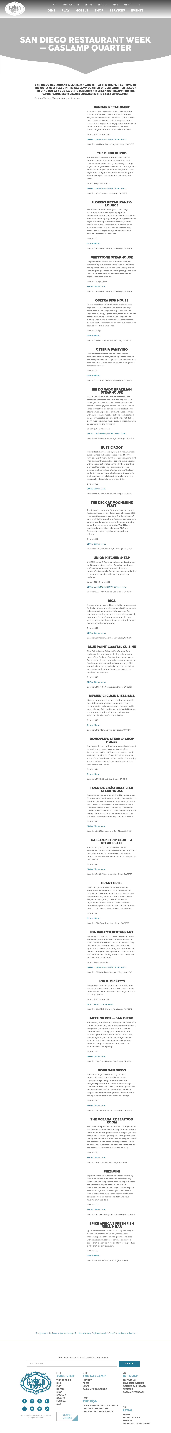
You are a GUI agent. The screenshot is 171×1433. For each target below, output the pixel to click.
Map (55, 4)
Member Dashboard (134, 1386)
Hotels (82, 10)
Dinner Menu (93, 243)
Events (137, 10)
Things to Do (63, 1380)
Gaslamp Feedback (133, 1392)
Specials (102, 4)
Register (128, 1389)
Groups (88, 4)
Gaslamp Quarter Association (100, 1405)
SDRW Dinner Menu (116, 139)
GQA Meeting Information (98, 1412)
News (115, 4)
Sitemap (127, 1421)
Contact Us (129, 1380)
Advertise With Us (133, 1383)
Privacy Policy (131, 1418)
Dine (51, 10)
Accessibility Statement (137, 1424)
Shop (98, 10)
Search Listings (67, 1416)
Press (86, 1383)
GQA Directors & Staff (96, 1409)
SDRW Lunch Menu (96, 139)
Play (65, 10)
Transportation (71, 4)
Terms (126, 1415)
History (128, 4)
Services (117, 10)
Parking (61, 1401)
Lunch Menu (93, 1004)
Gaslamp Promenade (95, 1389)
